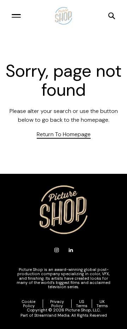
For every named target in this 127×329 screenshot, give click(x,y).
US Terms (81, 303)
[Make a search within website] (98, 16)
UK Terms (102, 303)
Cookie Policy (28, 303)
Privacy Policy (57, 303)
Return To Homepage (64, 134)
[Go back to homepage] (63, 16)
